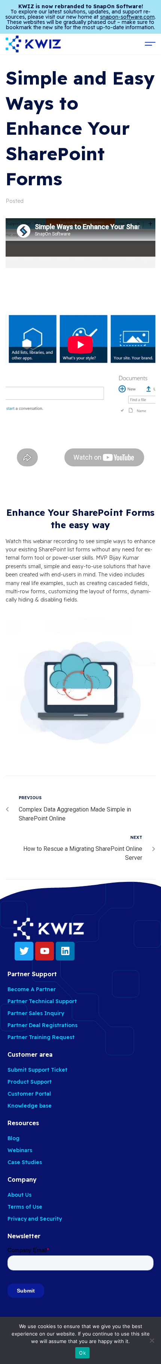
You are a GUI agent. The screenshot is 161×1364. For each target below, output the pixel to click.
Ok (82, 1353)
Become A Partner (31, 989)
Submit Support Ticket (37, 1069)
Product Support (29, 1081)
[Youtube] (44, 951)
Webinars (19, 1150)
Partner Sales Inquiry (35, 1013)
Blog (13, 1138)
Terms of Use (24, 1206)
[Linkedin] (65, 951)
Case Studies (24, 1162)
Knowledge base (29, 1105)
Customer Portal (29, 1093)
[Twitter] (24, 951)
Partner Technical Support (42, 1001)
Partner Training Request (41, 1037)
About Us (19, 1194)
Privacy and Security (34, 1218)
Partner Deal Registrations (42, 1025)
